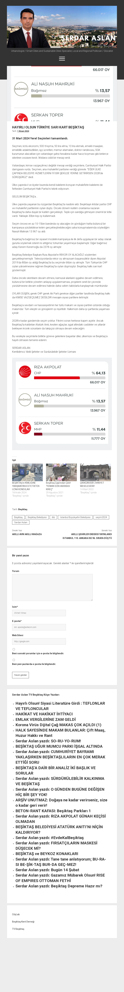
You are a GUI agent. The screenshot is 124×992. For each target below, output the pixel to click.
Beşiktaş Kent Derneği (23, 921)
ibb (53, 517)
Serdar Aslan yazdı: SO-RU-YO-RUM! (48, 741)
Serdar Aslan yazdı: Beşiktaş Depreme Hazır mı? (59, 886)
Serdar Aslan (20, 522)
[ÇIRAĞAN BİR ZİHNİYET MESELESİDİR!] (95, 472)
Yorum (15, 571)
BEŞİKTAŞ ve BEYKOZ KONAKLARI (47, 853)
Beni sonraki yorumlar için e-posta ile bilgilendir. (38, 653)
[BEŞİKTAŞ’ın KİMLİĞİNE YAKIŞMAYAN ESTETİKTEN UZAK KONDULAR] (27, 472)
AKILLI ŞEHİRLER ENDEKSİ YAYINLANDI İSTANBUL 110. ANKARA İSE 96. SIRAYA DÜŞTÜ (87, 536)
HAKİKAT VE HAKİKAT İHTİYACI (44, 714)
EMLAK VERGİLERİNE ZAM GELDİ (46, 719)
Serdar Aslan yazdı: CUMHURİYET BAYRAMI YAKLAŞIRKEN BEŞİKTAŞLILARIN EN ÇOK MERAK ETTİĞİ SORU (60, 757)
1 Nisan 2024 (23, 131)
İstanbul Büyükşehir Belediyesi (75, 517)
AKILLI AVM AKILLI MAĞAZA (27, 534)
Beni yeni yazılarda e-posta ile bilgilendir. (34, 664)
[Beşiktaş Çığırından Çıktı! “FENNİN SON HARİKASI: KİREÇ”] (61, 472)
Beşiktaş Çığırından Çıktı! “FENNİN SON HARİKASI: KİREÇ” (58, 486)
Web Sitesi (17, 635)
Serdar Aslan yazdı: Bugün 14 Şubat (47, 869)
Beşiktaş (22, 509)
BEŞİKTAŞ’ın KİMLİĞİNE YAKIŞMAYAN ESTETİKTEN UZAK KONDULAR (25, 486)
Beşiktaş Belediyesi (37, 517)
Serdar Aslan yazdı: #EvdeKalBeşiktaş (50, 837)
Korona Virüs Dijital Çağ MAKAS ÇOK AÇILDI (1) (58, 724)
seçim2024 (101, 517)
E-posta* (17, 621)
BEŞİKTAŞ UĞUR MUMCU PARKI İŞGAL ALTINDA (59, 746)
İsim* (15, 607)
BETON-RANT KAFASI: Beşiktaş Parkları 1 (53, 810)
